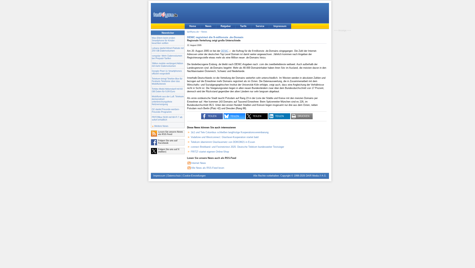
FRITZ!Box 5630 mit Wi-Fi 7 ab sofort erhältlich (167, 118)
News (208, 26)
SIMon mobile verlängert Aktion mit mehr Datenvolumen (167, 64)
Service (260, 26)
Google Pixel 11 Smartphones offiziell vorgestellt (167, 72)
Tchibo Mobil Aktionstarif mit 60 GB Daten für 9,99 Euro (167, 90)
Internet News (198, 163)
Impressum (279, 26)
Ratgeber (226, 26)
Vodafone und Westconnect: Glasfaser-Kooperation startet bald (224, 137)
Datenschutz (174, 175)
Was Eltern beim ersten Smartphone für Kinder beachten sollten (163, 40)
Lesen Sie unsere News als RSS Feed (170, 133)
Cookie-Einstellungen (194, 175)
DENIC (224, 50)
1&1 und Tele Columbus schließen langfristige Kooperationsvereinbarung (229, 132)
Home (192, 26)
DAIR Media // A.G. (316, 175)
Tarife (243, 26)
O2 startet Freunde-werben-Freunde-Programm (166, 110)
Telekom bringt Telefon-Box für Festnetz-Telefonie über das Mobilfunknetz (167, 81)
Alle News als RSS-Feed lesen (207, 167)
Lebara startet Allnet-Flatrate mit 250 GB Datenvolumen (168, 49)
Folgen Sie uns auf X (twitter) (168, 150)
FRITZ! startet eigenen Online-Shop (210, 151)
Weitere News (161, 126)
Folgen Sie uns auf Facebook (167, 141)
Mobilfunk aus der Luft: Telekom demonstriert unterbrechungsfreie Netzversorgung (168, 100)
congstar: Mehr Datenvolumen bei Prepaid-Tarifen (167, 57)
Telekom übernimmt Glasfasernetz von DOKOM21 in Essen (223, 142)
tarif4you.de (193, 32)
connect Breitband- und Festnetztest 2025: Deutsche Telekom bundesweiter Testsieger (237, 146)
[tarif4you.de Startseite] (165, 15)
